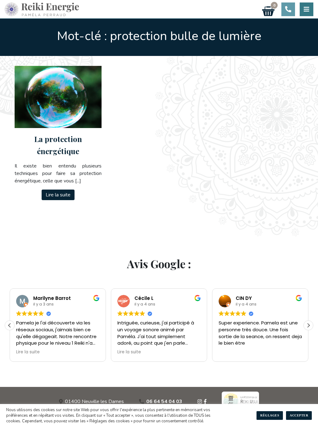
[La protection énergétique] (58, 97)
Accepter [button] (299, 415)
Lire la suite (58, 194)
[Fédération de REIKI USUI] (240, 401)
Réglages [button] (269, 415)
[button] (308, 325)
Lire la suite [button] (28, 352)
